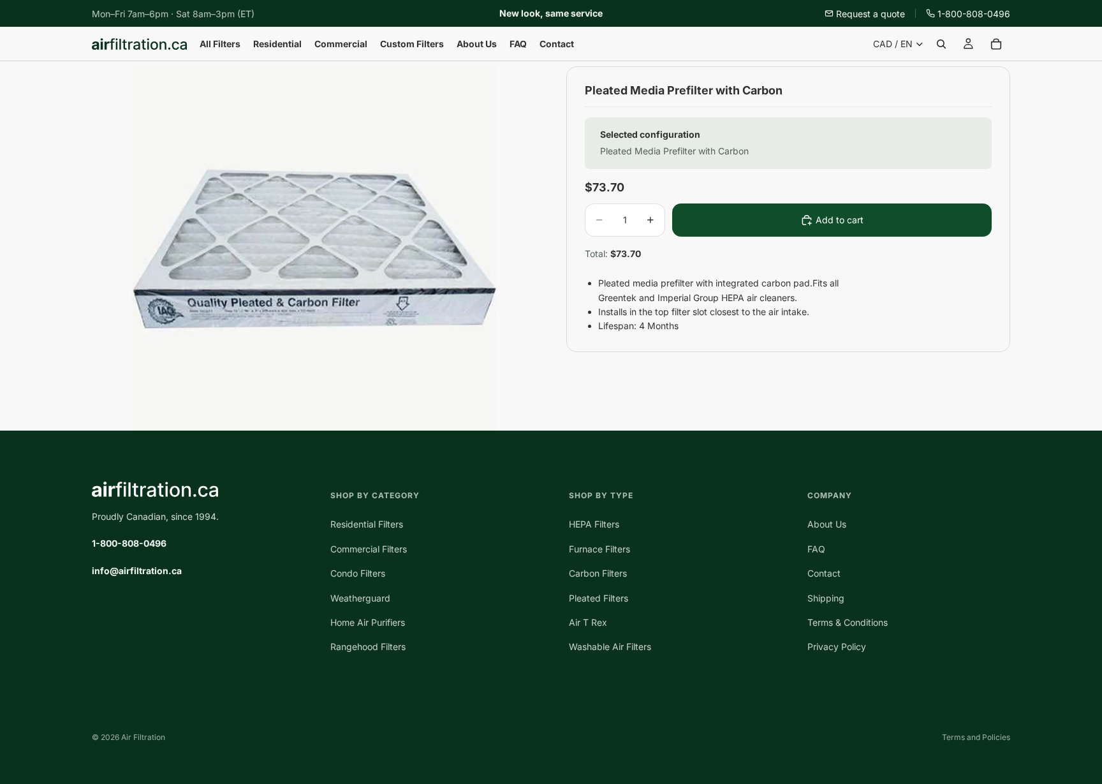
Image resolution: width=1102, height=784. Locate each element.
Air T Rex (588, 622)
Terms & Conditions (847, 622)
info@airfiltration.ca (137, 570)
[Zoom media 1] (314, 248)
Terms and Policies (976, 737)
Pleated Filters (598, 598)
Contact (824, 573)
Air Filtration (143, 737)
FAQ (816, 549)
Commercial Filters (368, 549)
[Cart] (996, 44)
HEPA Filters (594, 524)
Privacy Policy (836, 647)
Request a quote (870, 13)
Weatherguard (360, 598)
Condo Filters (357, 573)
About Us (826, 524)
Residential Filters (366, 524)
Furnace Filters (599, 549)
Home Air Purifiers (367, 622)
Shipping (825, 598)
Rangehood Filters (368, 647)
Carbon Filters (598, 573)
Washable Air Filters (610, 647)
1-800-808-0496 (973, 13)
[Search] (941, 44)
